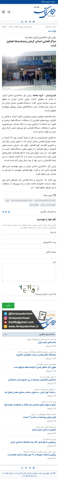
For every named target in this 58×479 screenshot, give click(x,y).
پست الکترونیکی (49, 242)
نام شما (53, 232)
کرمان (7, 200)
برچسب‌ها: (48, 195)
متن (54, 262)
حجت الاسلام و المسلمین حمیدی (21, 200)
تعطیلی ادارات (34, 205)
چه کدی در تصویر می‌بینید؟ (45, 294)
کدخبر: (53, 27)
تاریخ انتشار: (27, 27)
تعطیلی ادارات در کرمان (48, 205)
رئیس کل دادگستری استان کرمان (44, 200)
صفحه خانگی (51, 252)
